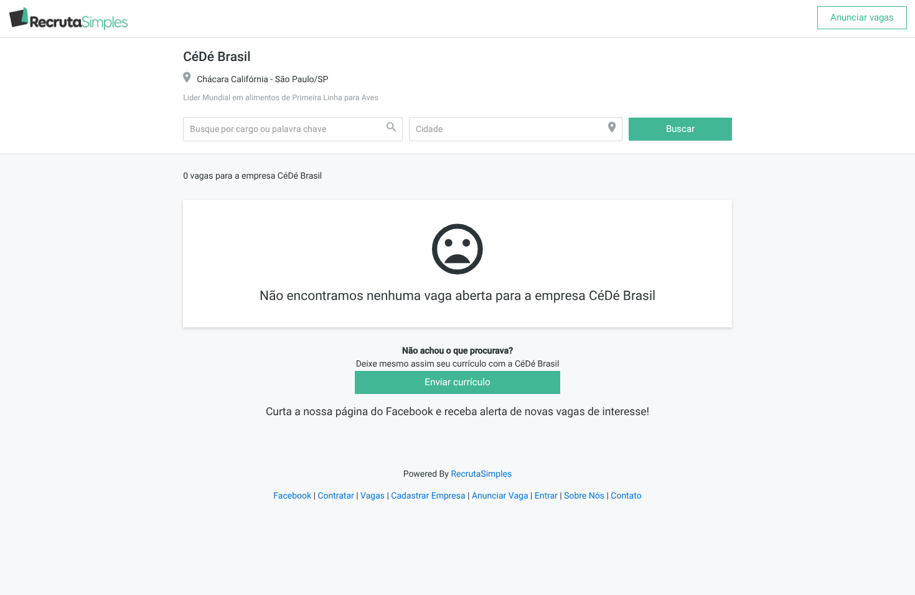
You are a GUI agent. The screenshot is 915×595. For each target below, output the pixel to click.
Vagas (372, 496)
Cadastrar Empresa (428, 496)
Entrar (546, 496)
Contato (626, 496)
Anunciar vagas (862, 17)
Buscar (680, 128)
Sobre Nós (584, 496)
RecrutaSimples (481, 474)
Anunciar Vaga (500, 496)
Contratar (335, 496)
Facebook (292, 496)
